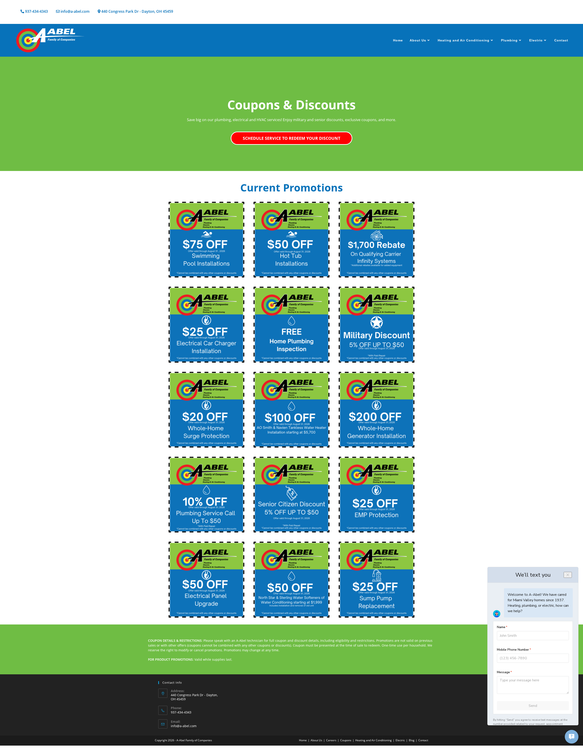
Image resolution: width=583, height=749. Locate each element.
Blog (411, 740)
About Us (316, 740)
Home (303, 740)
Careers (331, 740)
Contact (423, 740)
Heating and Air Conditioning (373, 740)
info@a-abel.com (184, 726)
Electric (400, 740)
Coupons (345, 740)
